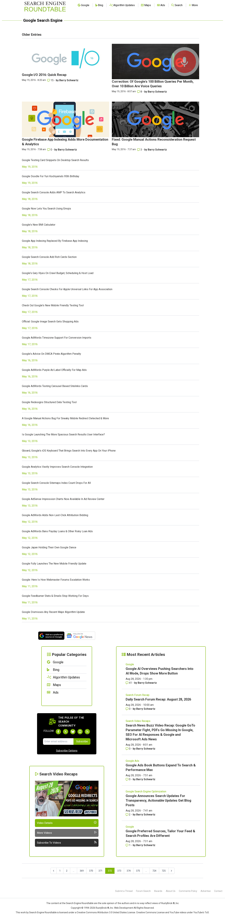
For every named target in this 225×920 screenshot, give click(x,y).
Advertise (206, 891)
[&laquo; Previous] (53, 871)
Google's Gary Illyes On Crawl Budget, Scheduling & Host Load (57, 273)
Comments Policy (188, 891)
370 (91, 870)
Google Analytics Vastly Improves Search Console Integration (57, 466)
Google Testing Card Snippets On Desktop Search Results (55, 160)
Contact (218, 891)
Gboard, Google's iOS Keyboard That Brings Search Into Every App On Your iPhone (69, 450)
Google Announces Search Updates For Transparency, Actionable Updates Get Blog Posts (158, 800)
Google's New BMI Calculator (38, 224)
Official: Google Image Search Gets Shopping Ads (50, 321)
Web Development (123, 907)
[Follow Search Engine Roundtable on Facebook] (58, 731)
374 (129, 870)
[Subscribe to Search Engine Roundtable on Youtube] (80, 731)
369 (82, 870)
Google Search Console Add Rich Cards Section (49, 257)
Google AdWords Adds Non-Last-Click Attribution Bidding (55, 515)
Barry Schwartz (68, 80)
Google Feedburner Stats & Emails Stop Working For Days (55, 595)
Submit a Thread (124, 891)
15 (52, 80)
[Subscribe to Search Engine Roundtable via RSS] (87, 731)
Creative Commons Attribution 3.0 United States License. (106, 912)
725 (164, 870)
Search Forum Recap (137, 695)
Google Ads (132, 760)
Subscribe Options (66, 750)
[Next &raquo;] (171, 871)
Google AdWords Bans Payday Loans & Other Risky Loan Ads (57, 531)
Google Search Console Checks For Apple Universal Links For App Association (67, 289)
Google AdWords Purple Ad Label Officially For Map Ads (54, 369)
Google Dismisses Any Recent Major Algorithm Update (53, 612)
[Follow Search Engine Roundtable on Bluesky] (72, 731)
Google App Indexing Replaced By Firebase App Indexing (55, 240)
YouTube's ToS (201, 912)
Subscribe (82, 741)
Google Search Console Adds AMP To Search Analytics (53, 192)
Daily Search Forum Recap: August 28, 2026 (158, 699)
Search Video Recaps (138, 721)
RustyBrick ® (102, 907)
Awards (158, 891)
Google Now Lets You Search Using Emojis (46, 208)
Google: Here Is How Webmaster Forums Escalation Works (56, 579)
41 (130, 682)
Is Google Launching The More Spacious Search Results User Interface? (63, 434)
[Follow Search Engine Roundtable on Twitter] (65, 731)
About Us (170, 891)
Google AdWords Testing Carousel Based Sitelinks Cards (55, 386)
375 (138, 870)
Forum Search (143, 891)
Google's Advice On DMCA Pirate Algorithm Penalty (51, 353)
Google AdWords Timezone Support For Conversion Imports (56, 337)
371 (100, 870)
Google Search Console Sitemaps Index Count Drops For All (56, 482)
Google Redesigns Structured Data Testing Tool (49, 402)
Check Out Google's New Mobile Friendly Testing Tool (53, 305)
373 (119, 870)
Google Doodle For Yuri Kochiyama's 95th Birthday (50, 176)
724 (154, 870)
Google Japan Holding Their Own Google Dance (49, 547)
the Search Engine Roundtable (78, 903)
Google (130, 664)
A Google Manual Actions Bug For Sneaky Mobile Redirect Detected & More (65, 418)
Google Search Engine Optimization (146, 791)
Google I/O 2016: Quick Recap (44, 75)
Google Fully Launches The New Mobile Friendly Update (54, 563)
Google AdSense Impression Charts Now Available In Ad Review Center (63, 499)
